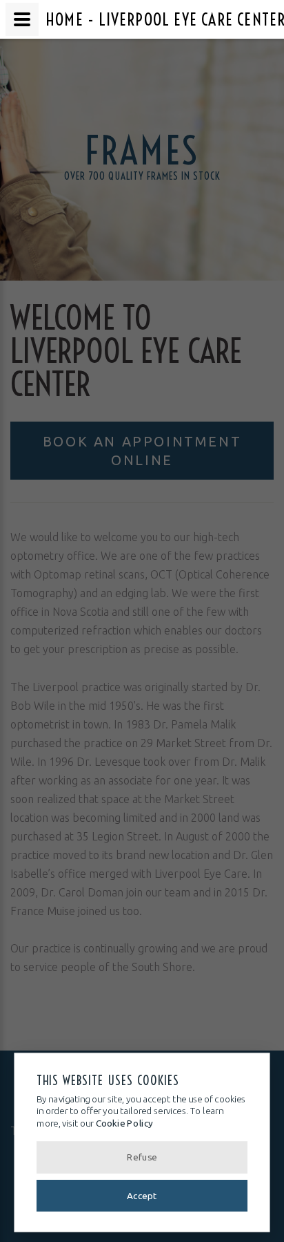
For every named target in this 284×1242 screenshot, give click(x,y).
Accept (141, 1195)
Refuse (142, 1157)
